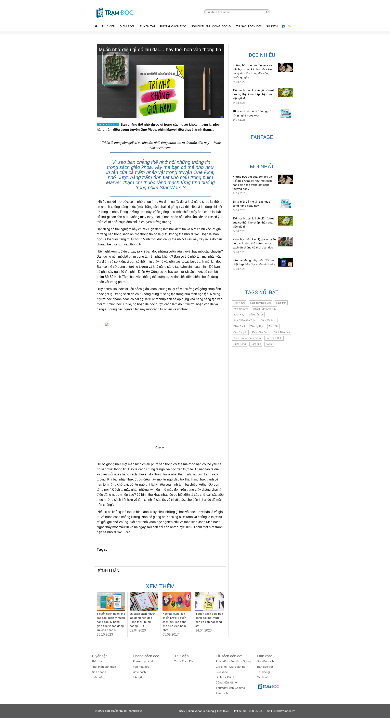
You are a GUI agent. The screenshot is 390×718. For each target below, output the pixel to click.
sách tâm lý (256, 314)
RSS (182, 711)
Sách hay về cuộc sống (247, 338)
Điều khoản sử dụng (201, 711)
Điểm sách (127, 26)
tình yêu (273, 326)
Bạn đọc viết (265, 666)
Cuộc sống (98, 677)
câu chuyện (240, 332)
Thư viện (108, 26)
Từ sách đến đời (249, 26)
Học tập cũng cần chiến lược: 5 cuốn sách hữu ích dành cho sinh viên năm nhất (174, 622)
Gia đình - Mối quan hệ (230, 666)
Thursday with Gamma (230, 687)
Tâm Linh (222, 693)
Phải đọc (97, 661)
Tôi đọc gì (263, 672)
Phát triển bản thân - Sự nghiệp (236, 661)
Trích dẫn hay (282, 332)
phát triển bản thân (244, 320)
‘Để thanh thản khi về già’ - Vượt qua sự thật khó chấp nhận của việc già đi (253, 94)
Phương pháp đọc (144, 661)
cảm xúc (256, 344)
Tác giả (137, 677)
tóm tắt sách (268, 320)
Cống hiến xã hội (226, 682)
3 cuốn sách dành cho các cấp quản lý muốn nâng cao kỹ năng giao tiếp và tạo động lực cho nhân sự (111, 622)
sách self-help (274, 338)
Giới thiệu (223, 711)
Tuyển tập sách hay (264, 308)
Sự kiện (272, 26)
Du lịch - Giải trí (226, 677)
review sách (240, 308)
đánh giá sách (260, 332)
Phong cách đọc (173, 26)
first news (239, 302)
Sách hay (238, 314)
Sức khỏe (222, 672)
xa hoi (269, 344)
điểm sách (239, 326)
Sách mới (281, 302)
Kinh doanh (98, 672)
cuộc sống (239, 344)
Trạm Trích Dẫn (184, 661)
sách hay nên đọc (260, 302)
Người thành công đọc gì (211, 26)
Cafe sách (139, 672)
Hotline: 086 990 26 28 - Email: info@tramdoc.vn (264, 711)
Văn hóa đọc (141, 666)
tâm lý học (257, 326)
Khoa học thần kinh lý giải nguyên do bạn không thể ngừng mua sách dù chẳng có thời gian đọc (254, 243)
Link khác (265, 656)
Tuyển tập (148, 26)
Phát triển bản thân (103, 666)
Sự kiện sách (265, 661)
